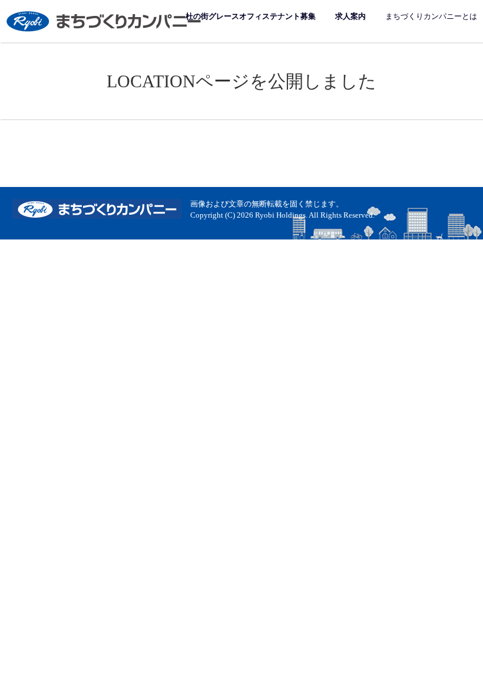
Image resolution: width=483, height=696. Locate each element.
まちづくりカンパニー (105, 20)
